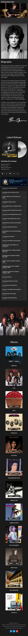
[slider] (14, 186)
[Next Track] (12, 182)
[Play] (5, 181)
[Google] (17, 631)
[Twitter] (14, 631)
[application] (14, 182)
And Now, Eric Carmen (9, 161)
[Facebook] (11, 631)
